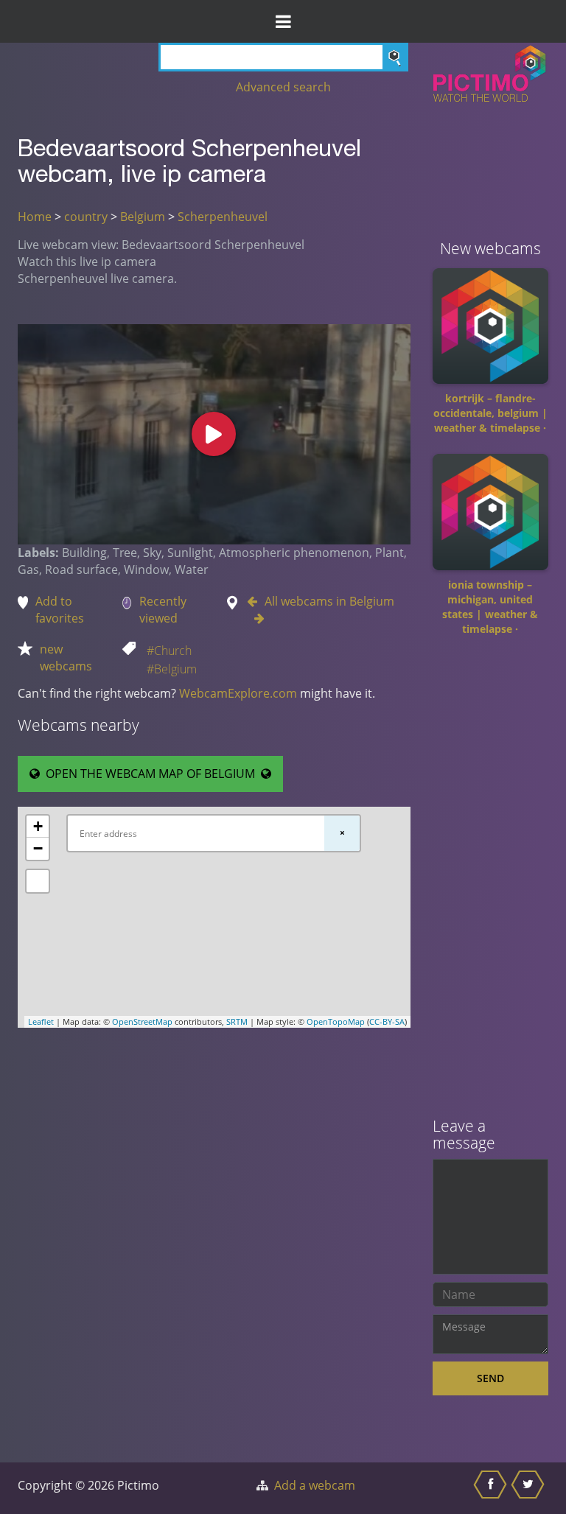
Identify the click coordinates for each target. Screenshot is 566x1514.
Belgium (142, 216)
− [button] (38, 848)
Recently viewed (162, 609)
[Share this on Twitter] (529, 1488)
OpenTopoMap (336, 1021)
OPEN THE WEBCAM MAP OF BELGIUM (150, 773)
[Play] (214, 434)
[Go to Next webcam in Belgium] (256, 618)
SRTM (237, 1021)
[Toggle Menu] (283, 21)
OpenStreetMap (142, 1021)
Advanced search (283, 87)
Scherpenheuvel (223, 216)
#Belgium (172, 669)
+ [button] (38, 826)
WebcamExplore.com (238, 693)
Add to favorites (59, 609)
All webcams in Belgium (329, 601)
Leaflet (41, 1021)
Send (490, 1378)
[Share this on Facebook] (492, 1488)
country (86, 216)
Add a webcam (314, 1485)
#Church (169, 650)
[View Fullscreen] (38, 881)
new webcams (66, 657)
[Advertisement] (491, 882)
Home (35, 216)
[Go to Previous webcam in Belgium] (256, 601)
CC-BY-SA (387, 1021)
